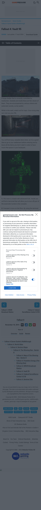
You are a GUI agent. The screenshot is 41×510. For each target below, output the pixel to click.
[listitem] (20, 250)
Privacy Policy (31, 295)
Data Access (20, 295)
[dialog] (20, 255)
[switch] (33, 255)
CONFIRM (12, 288)
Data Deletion (9, 295)
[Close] (37, 215)
